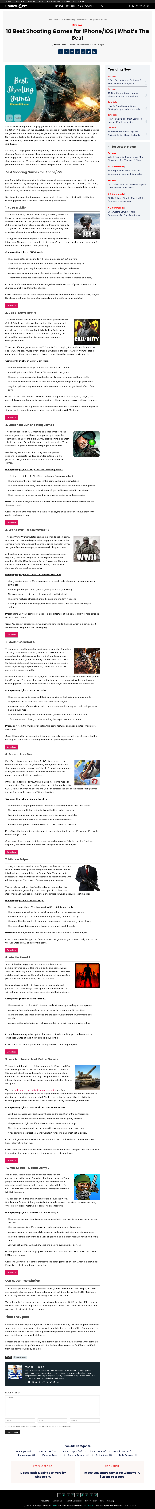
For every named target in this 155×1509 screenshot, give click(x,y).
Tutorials (112, 102)
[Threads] (148, 6)
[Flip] (94, 51)
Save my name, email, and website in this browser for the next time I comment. (39, 1426)
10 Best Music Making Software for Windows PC (43, 1475)
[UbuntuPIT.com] (16, 6)
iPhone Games (20, 1357)
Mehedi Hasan (60, 45)
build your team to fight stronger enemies (35, 1090)
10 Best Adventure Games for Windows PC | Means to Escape (112, 1475)
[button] (102, 6)
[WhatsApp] (77, 51)
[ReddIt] (83, 51)
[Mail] (36, 1382)
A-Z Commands (116, 167)
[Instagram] (33, 1382)
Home (50, 20)
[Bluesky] (51, 1382)
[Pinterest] (137, 6)
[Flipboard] (133, 6)
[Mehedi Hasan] (15, 1374)
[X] (144, 6)
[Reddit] (140, 6)
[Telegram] (88, 51)
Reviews (57, 20)
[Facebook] (130, 6)
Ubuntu (55, 1505)
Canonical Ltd (88, 1505)
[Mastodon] (54, 1382)
